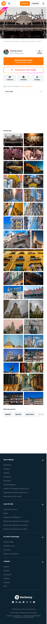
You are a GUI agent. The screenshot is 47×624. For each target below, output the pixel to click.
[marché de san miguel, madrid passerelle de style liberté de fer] (13, 138)
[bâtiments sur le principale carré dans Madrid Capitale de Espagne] (13, 545)
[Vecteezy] (3, 3)
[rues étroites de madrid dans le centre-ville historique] (13, 221)
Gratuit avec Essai (23, 61)
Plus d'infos (9, 90)
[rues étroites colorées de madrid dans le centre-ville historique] (13, 235)
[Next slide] (38, 618)
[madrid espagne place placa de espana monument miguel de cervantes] (15, 451)
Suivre (39, 53)
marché (18, 618)
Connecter (35, 3)
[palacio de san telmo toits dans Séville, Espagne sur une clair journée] (13, 503)
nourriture (30, 618)
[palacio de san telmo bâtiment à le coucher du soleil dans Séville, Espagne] (13, 207)
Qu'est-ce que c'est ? (26, 86)
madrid (8, 618)
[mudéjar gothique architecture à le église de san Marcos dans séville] (9, 354)
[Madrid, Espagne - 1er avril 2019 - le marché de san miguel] (13, 166)
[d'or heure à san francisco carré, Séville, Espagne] (13, 407)
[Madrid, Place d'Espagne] (13, 517)
